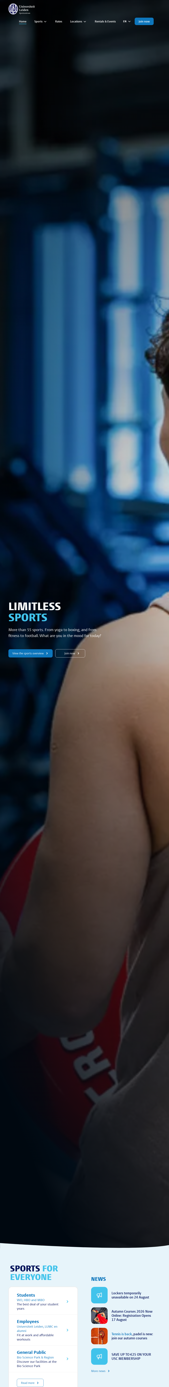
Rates (58, 21)
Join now (144, 21)
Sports (38, 21)
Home (22, 21)
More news (98, 1371)
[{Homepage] (21, 9)
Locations (76, 21)
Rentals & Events (105, 21)
